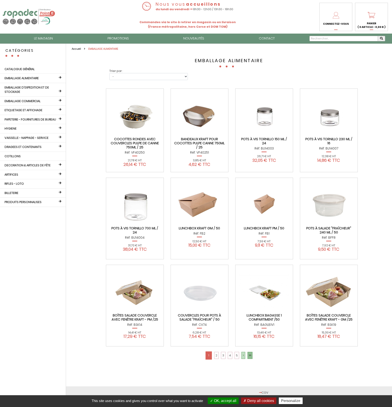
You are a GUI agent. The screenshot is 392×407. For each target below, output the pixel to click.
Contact (267, 38)
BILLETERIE (11, 193)
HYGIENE (11, 128)
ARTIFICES (11, 174)
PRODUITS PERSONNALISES (23, 202)
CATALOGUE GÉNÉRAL (20, 69)
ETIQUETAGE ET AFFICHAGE (23, 110)
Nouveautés (193, 38)
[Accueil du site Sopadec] (29, 17)
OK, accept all (224, 401)
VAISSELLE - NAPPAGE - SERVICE (27, 138)
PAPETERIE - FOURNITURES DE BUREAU (30, 119)
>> (250, 355)
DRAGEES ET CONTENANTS (23, 147)
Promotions (118, 38)
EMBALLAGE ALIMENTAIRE (22, 78)
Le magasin (43, 38)
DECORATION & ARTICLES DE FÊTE (28, 165)
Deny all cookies (260, 401)
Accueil (77, 49)
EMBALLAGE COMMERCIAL (23, 101)
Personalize (290, 401)
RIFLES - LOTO (14, 183)
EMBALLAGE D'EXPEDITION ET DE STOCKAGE (27, 89)
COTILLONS (13, 156)
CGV (265, 392)
